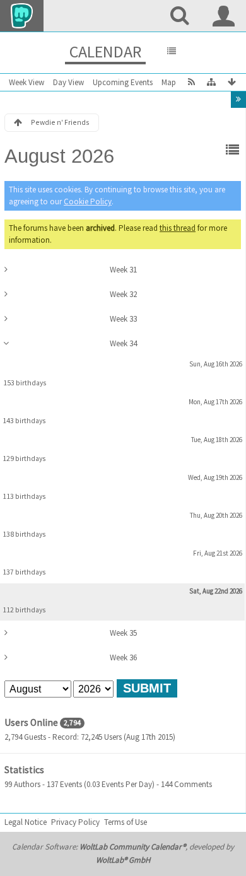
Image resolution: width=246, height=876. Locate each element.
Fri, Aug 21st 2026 (217, 553)
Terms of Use (125, 822)
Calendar (105, 51)
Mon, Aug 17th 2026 (215, 401)
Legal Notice (25, 822)
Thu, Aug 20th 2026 (216, 515)
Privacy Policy (75, 822)
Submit (147, 688)
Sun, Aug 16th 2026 (215, 363)
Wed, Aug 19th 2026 (215, 477)
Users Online (31, 722)
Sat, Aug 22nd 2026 (215, 591)
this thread (178, 228)
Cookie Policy (88, 201)
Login (224, 16)
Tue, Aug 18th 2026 (216, 439)
